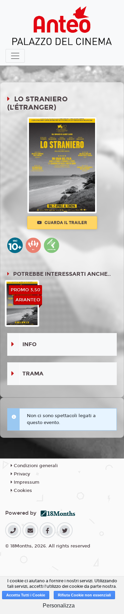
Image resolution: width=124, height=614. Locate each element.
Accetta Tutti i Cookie (25, 595)
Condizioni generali (35, 466)
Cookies (22, 490)
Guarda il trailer (65, 222)
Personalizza (59, 605)
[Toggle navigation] (15, 56)
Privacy (21, 474)
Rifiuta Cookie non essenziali (84, 595)
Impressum (25, 482)
